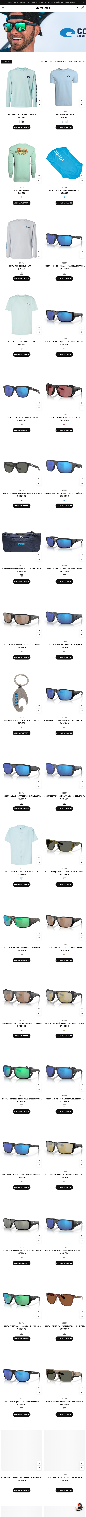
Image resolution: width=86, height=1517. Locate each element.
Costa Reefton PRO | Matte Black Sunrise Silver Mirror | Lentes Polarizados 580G (64, 1175)
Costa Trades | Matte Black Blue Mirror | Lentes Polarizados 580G (21, 1402)
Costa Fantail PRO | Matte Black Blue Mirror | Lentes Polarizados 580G (64, 342)
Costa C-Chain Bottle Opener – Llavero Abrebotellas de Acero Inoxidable (21, 720)
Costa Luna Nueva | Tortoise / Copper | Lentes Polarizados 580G (64, 1326)
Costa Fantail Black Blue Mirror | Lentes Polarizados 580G (64, 569)
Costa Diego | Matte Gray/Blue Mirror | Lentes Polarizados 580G (64, 493)
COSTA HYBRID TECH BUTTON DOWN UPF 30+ (21, 872)
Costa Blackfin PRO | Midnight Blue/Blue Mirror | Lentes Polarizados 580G (64, 645)
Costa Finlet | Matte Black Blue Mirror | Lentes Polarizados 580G (64, 720)
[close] (83, 2)
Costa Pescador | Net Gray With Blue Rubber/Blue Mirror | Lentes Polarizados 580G (22, 417)
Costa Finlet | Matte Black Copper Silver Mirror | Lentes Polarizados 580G (64, 947)
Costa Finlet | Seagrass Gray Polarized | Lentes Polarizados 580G (64, 872)
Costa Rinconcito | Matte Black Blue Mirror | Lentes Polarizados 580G (64, 266)
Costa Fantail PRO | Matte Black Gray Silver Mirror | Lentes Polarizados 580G (21, 1250)
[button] (39, 100)
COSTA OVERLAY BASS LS (21, 190)
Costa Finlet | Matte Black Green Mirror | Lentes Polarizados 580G (22, 1326)
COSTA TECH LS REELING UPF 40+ (22, 266)
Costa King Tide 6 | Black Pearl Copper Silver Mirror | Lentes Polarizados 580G (21, 1023)
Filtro (7, 62)
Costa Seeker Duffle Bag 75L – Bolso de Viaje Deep (21, 569)
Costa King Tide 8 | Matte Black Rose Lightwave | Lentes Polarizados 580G (64, 417)
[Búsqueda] (78, 8)
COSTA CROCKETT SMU (64, 115)
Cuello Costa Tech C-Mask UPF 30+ (64, 190)
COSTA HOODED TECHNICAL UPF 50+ (21, 115)
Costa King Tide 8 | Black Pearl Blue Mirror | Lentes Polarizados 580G (64, 1099)
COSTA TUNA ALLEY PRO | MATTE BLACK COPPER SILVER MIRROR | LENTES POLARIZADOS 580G (21, 645)
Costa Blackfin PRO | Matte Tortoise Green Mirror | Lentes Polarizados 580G (21, 947)
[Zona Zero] (43, 8)
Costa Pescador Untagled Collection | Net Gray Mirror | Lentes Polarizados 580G (22, 493)
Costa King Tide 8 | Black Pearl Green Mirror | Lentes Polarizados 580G (21, 1099)
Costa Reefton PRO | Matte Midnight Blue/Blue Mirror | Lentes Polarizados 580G (64, 796)
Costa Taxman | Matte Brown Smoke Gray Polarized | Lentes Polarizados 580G (64, 1402)
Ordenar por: (60, 61)
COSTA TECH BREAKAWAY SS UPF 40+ (21, 342)
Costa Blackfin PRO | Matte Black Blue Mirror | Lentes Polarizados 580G (64, 1250)
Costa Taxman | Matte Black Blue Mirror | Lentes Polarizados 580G (21, 796)
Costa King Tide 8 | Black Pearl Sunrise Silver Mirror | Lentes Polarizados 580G (64, 1023)
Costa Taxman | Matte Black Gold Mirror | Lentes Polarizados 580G (64, 1478)
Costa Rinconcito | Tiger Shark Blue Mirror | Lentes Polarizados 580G (21, 1175)
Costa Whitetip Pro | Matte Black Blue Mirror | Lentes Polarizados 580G (21, 1478)
